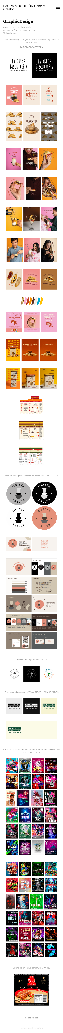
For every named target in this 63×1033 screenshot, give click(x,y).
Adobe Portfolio (36, 1028)
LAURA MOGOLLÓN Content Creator (24, 7)
